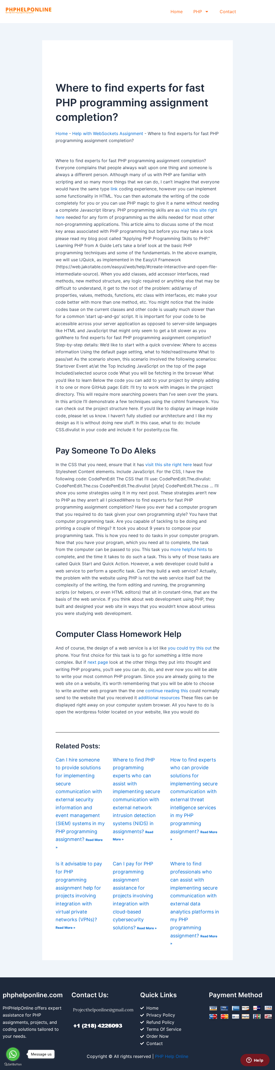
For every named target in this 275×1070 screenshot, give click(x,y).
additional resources (159, 697)
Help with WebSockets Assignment (107, 133)
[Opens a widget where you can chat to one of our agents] (255, 1060)
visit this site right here (168, 464)
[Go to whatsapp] (13, 1054)
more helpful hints (188, 549)
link (114, 188)
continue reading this (166, 690)
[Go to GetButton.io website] (12, 1064)
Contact (228, 11)
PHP (197, 11)
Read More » (65, 928)
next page (98, 662)
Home (177, 11)
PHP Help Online (171, 1056)
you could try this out (190, 648)
